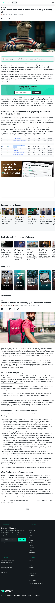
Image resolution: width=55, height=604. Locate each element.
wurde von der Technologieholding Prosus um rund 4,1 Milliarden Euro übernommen (27, 493)
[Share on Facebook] (2, 18)
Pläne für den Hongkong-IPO (8, 596)
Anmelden (36, 92)
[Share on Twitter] (6, 18)
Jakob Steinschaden (7, 14)
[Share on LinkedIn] (10, 18)
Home (13, 2)
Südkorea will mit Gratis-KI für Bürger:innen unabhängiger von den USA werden (44, 254)
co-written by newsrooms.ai (20, 305)
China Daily (47, 577)
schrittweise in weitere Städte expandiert (12, 383)
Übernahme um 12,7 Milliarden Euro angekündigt (35, 479)
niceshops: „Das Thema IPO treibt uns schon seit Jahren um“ (32, 220)
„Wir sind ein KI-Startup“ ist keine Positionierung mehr (20, 220)
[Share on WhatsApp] (14, 18)
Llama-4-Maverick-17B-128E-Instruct (15, 120)
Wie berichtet (13, 74)
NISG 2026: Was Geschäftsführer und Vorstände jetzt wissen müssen (46, 220)
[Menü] (53, 3)
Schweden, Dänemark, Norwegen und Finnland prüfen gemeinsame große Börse (32, 255)
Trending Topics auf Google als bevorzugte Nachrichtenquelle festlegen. (25, 59)
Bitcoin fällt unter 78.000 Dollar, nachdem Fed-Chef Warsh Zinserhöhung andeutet (19, 255)
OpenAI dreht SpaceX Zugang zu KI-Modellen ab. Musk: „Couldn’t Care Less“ (6, 254)
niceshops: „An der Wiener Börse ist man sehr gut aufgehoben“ (7, 220)
